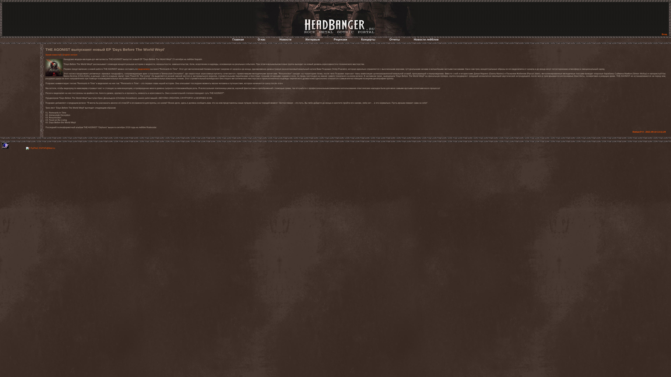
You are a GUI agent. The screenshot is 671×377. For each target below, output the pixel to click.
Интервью (312, 39)
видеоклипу (144, 69)
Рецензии (340, 39)
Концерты (368, 39)
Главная (238, 39)
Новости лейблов (426, 39)
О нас (261, 39)
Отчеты (394, 39)
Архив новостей (53, 55)
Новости (285, 39)
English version (70, 55)
